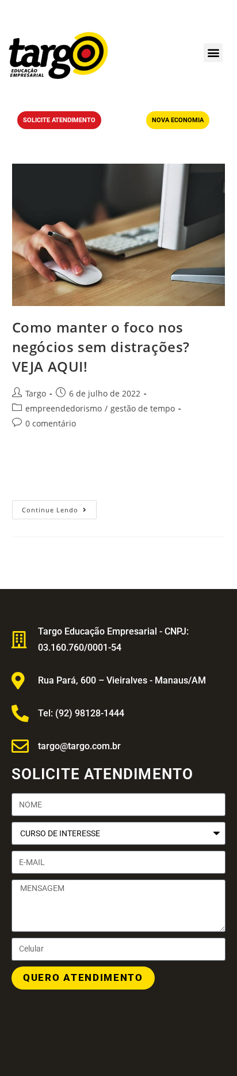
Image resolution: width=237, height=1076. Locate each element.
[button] (213, 52)
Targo (35, 393)
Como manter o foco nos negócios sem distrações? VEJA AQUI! (101, 346)
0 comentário (50, 423)
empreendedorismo (63, 408)
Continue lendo (59, 507)
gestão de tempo (142, 408)
